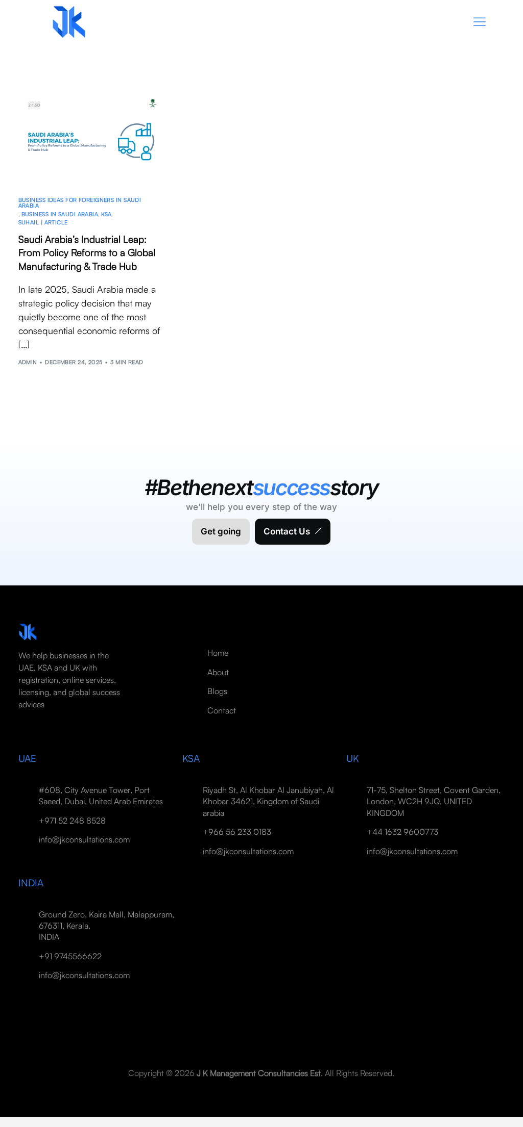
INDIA (30, 883)
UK (352, 758)
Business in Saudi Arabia (60, 214)
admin (27, 362)
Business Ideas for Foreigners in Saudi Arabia (79, 203)
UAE (27, 758)
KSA (106, 214)
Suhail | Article (43, 222)
